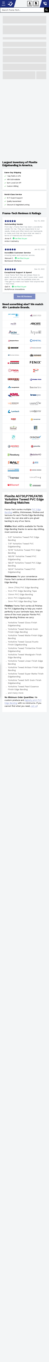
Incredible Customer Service (18, 253)
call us (34, 706)
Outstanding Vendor (14, 224)
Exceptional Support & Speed (18, 272)
